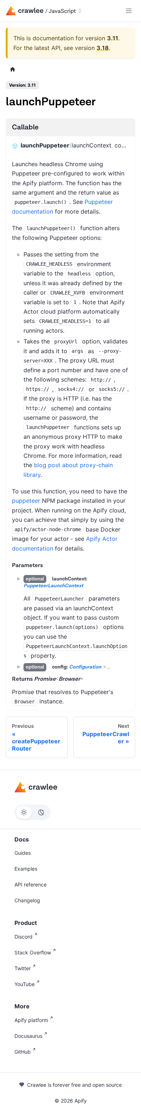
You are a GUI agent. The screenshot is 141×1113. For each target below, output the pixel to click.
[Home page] (13, 69)
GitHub (22, 1052)
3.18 (103, 47)
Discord (23, 937)
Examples (25, 869)
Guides (22, 853)
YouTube (24, 984)
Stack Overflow (32, 952)
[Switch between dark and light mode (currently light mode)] (32, 812)
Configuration (85, 667)
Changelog (27, 900)
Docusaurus (28, 1036)
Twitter (22, 968)
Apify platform (31, 1020)
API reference (30, 884)
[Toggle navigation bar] (128, 10)
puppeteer (26, 500)
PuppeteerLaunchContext (53, 586)
